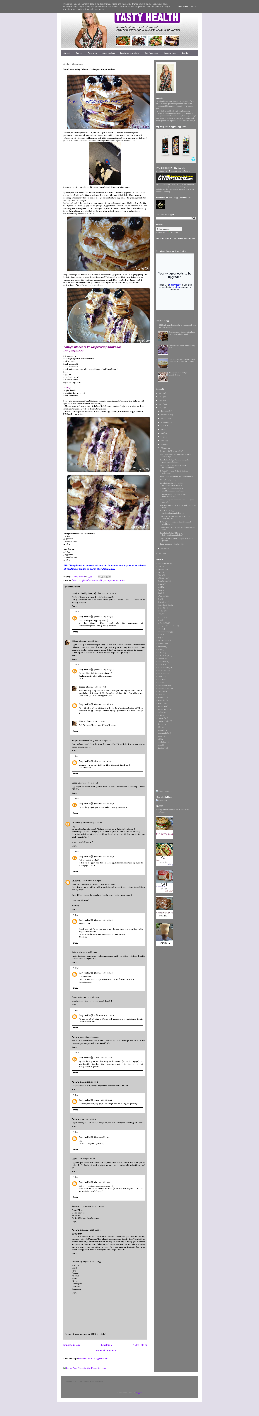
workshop (162, 742)
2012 (161, 553)
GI (80, 580)
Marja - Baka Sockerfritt (82, 740)
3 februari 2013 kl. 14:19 (106, 593)
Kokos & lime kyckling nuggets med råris (176, 476)
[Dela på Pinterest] (109, 576)
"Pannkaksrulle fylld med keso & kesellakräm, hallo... (173, 495)
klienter (161, 644)
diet (159, 593)
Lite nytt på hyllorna (168, 480)
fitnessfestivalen (164, 605)
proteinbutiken (164, 685)
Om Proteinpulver (152, 53)
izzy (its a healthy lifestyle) (84, 593)
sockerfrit (162, 706)
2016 (161, 397)
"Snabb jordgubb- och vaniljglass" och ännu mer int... (177, 501)
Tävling (160, 724)
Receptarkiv (92, 53)
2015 (161, 400)
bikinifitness (163, 578)
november (165, 415)
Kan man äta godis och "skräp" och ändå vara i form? (178, 506)
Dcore (160, 590)
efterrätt (161, 596)
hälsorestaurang (164, 632)
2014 (161, 404)
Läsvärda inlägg (170, 53)
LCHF (160, 653)
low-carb (161, 662)
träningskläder (164, 721)
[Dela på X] (104, 576)
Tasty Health (84, 617)
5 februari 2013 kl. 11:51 (95, 721)
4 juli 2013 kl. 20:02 (86, 1159)
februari (164, 448)
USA (159, 727)
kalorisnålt (162, 641)
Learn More (182, 7)
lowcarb (161, 665)
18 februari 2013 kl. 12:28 (104, 1015)
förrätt (160, 611)
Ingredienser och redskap (129, 53)
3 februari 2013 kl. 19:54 (104, 669)
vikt (159, 739)
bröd (160, 587)
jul (159, 638)
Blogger (139, 1393)
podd (160, 682)
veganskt (161, 730)
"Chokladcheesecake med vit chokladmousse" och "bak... (172, 490)
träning (161, 718)
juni (162, 433)
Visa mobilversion (105, 1351)
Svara (74, 606)
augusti (164, 426)
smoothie (162, 700)
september (165, 422)
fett (159, 599)
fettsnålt (161, 602)
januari (163, 549)
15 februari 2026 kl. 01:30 (91, 1230)
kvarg (160, 650)
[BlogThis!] (102, 576)
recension (162, 691)
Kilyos (75, 1281)
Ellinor (75, 641)
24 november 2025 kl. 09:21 (92, 1206)
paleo (160, 676)
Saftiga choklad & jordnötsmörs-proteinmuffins (173, 466)
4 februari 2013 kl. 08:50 (96, 687)
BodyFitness (163, 581)
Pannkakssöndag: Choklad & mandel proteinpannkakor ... (174, 461)
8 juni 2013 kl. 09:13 (102, 1137)
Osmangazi (77, 1284)
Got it (194, 7)
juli (162, 429)
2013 (161, 408)
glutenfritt (86, 580)
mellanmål (97, 580)
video (160, 736)
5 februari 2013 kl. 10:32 (87, 952)
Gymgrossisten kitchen (167, 626)
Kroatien (161, 647)
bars (159, 572)
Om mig (79, 53)
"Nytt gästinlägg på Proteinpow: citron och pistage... (176, 539)
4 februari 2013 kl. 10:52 (104, 803)
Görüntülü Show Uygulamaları (85, 1218)
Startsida (67, 53)
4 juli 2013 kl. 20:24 (102, 1182)
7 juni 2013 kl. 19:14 (88, 1119)
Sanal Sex (76, 1215)
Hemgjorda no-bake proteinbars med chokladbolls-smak (182, 333)
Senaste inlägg (71, 1345)
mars (163, 444)
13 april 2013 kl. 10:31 (89, 1082)
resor (160, 694)
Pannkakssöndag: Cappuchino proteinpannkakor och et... (172, 484)
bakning (161, 569)
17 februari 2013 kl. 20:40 (89, 997)
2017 (161, 393)
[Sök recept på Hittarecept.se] (164, 791)
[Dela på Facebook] (107, 576)
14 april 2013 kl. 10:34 (103, 1100)
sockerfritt (120, 580)
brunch (161, 584)
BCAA (160, 575)
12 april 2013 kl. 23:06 (103, 1058)
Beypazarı (76, 1289)
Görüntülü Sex (78, 1213)
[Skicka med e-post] (99, 576)
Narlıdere (76, 1286)
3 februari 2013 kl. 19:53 (103, 617)
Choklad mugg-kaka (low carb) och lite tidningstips (175, 455)
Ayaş (74, 1270)
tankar (160, 712)
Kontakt (185, 53)
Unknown (76, 823)
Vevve (74, 783)
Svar (77, 612)
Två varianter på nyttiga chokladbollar (178, 374)
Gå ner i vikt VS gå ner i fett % (171, 451)
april (163, 441)
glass (160, 620)
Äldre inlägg (140, 1345)
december (165, 411)
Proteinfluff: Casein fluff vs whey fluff (182, 347)
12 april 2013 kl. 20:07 (89, 1037)
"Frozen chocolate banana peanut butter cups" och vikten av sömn (182, 360)
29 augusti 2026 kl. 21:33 (90, 1261)
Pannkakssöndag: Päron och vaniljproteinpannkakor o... (172, 512)
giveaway (161, 617)
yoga (160, 745)
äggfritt (161, 748)
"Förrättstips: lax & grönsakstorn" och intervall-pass (175, 517)
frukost (75, 580)
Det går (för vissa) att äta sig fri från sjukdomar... (174, 472)
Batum (75, 1278)
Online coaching (108, 53)
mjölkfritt (162, 673)
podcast (161, 679)
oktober (164, 418)
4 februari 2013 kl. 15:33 (91, 881)
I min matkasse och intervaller (172, 544)
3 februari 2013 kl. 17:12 (103, 740)
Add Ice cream (163, 563)
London (161, 659)
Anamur (75, 1276)
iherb (160, 635)
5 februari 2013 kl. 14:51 (103, 920)
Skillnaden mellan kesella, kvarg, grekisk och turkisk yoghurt (177, 326)
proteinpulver (109, 580)
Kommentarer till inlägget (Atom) (93, 1358)
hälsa (160, 629)
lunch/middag (163, 667)
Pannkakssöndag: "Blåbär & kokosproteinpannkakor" (171, 534)
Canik (74, 1268)
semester (161, 697)
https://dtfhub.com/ (89, 1239)
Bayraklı (75, 1273)
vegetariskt (162, 733)
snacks (160, 703)
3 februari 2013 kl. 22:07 (91, 823)
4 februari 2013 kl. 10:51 (103, 704)
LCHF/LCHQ (163, 656)
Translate (174, 232)
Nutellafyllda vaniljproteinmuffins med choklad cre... (175, 523)
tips (159, 715)
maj (162, 437)
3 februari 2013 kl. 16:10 (89, 641)
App (159, 566)
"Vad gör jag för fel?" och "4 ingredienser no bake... (177, 528)
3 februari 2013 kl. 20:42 (88, 783)
